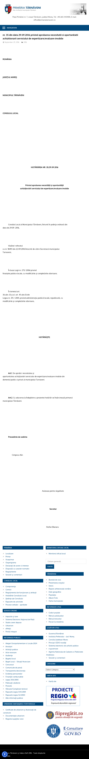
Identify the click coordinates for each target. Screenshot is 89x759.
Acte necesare (11, 652)
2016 (25, 42)
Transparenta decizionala (15, 671)
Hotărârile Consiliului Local (16, 596)
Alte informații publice (14, 698)
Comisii (8, 589)
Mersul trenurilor (55, 619)
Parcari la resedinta (56, 622)
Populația (52, 595)
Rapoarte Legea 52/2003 (15, 695)
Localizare (9, 553)
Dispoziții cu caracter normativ (17, 569)
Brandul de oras (55, 580)
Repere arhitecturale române (60, 589)
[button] (4, 754)
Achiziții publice (12, 649)
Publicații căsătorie (13, 683)
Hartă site (52, 681)
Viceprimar (10, 559)
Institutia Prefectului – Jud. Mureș (61, 636)
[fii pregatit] (65, 720)
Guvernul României (56, 633)
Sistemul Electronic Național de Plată (20, 619)
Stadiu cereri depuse (13, 622)
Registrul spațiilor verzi (15, 719)
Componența (11, 586)
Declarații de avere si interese (17, 566)
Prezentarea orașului (56, 583)
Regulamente (11, 572)
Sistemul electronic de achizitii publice (63, 646)
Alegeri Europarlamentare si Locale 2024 (21, 643)
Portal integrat (11, 632)
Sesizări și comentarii (14, 575)
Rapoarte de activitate (14, 602)
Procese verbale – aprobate (16, 605)
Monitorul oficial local (57, 553)
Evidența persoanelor (14, 674)
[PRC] (63, 706)
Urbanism (9, 626)
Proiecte (9, 686)
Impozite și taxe (12, 616)
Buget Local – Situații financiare (18, 662)
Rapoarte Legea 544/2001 (16, 692)
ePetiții (8, 629)
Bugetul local (11, 659)
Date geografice (55, 592)
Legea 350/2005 (12, 680)
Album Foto (53, 598)
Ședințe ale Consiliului (14, 599)
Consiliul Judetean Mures (58, 640)
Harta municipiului (56, 601)
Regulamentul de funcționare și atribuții (21, 593)
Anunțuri (9, 646)
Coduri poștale (54, 613)
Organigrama (11, 562)
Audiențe (9, 655)
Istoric (51, 586)
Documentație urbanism (15, 716)
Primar (8, 556)
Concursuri (10, 665)
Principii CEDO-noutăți (57, 643)
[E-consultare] (65, 738)
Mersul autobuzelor (56, 616)
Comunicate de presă (14, 668)
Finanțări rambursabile (14, 677)
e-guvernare (53, 649)
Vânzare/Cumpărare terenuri (17, 689)
